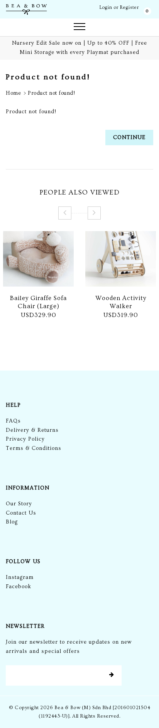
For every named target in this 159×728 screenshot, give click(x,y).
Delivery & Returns (32, 430)
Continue (129, 137)
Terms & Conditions (33, 448)
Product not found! (51, 93)
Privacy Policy (25, 439)
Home (13, 93)
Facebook (18, 587)
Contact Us (21, 513)
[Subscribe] (111, 675)
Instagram (20, 577)
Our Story (19, 504)
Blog (12, 522)
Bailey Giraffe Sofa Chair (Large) (38, 302)
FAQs (13, 421)
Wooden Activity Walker (120, 302)
